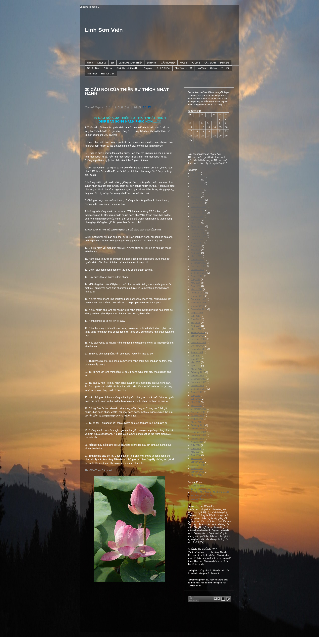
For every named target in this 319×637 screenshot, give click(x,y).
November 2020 (198, 236)
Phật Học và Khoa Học (128, 68)
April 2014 (196, 455)
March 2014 (196, 458)
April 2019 (196, 286)
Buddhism (152, 63)
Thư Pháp (92, 73)
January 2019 (197, 296)
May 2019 (195, 283)
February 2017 (198, 372)
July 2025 (195, 173)
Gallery (213, 68)
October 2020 (197, 239)
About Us (101, 63)
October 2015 (197, 415)
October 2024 (197, 176)
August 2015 (197, 418)
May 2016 (195, 402)
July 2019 (195, 279)
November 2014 (198, 435)
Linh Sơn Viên (104, 30)
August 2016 (197, 392)
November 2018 (198, 302)
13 (149, 107)
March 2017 (196, 369)
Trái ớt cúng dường (200, 489)
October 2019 (197, 269)
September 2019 (199, 273)
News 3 (183, 63)
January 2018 (197, 336)
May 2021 (195, 223)
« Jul (190, 147)
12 (144, 107)
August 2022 (197, 190)
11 (139, 107)
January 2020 (197, 259)
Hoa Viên (201, 68)
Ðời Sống (224, 63)
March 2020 (196, 256)
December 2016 (198, 379)
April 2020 (196, 253)
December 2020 (198, 233)
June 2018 (196, 319)
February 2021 (198, 226)
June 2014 (196, 448)
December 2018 (198, 299)
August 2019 (197, 276)
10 (135, 107)
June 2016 (196, 399)
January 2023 (197, 183)
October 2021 (197, 210)
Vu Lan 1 (195, 63)
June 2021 (196, 220)
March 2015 (196, 422)
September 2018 (199, 309)
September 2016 (199, 389)
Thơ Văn (225, 68)
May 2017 (195, 362)
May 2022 (195, 196)
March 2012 (196, 475)
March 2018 (196, 329)
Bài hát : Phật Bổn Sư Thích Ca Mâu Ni (210, 492)
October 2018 (197, 306)
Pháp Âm (148, 68)
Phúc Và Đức (197, 485)
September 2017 (199, 349)
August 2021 (197, 216)
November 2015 (198, 412)
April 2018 (196, 326)
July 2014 (195, 445)
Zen (112, 63)
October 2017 (197, 346)
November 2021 (198, 206)
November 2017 (198, 342)
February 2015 (198, 425)
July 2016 (195, 395)
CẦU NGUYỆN (168, 63)
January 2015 (197, 428)
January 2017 (197, 375)
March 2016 (196, 405)
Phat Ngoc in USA (183, 68)
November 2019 (198, 266)
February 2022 (198, 200)
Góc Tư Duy (93, 68)
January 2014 (197, 462)
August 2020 (197, 243)
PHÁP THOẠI (163, 68)
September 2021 (199, 213)
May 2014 (195, 452)
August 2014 (197, 442)
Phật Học (108, 68)
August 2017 (197, 352)
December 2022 (198, 186)
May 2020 (195, 249)
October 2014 (197, 438)
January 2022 (197, 203)
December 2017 (198, 339)
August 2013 (197, 468)
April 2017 (196, 365)
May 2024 (195, 180)
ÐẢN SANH (210, 63)
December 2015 (198, 409)
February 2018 (198, 332)
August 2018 (197, 312)
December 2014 (198, 432)
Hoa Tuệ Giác (107, 73)
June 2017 (196, 359)
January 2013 (197, 472)
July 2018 (195, 316)
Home (90, 63)
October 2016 (197, 385)
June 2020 (196, 246)
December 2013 (198, 465)
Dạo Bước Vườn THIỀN (130, 63)
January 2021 (197, 229)
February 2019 (198, 292)
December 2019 (198, 263)
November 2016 (198, 382)
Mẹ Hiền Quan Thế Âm (202, 495)
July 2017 (195, 355)
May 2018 (195, 322)
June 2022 (196, 193)
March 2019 (196, 289)
